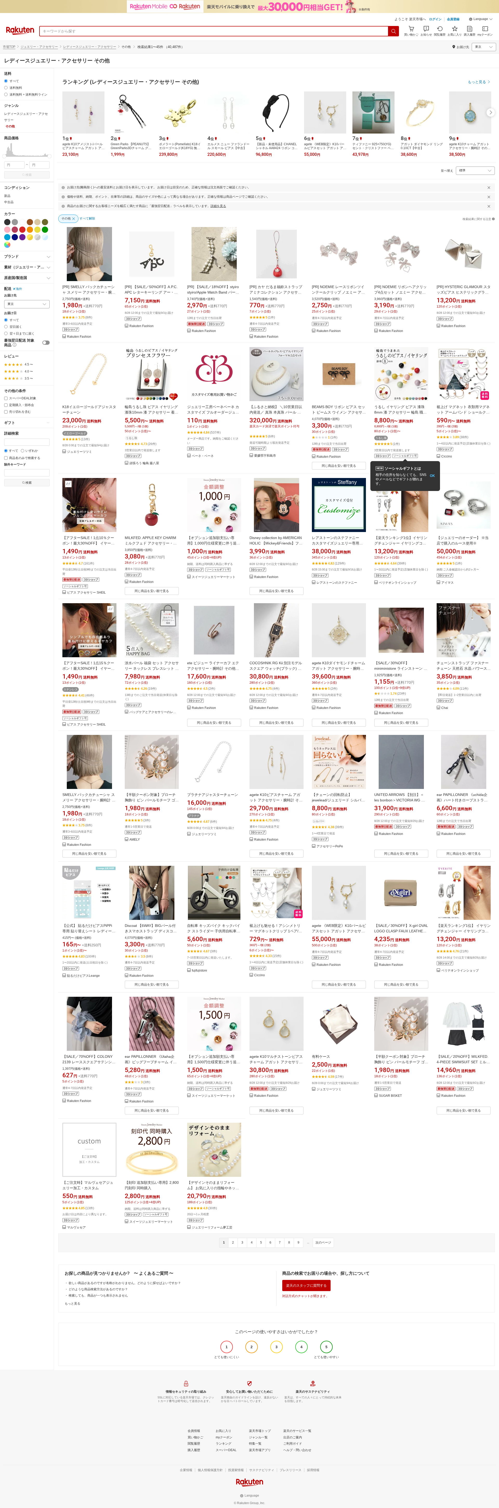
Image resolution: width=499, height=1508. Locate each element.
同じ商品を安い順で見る (339, 466)
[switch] (46, 343)
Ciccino (446, 456)
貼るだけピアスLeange (83, 976)
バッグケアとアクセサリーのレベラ (154, 712)
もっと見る (72, 1303)
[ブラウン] (30, 222)
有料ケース (321, 1056)
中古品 (9, 202)
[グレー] (15, 222)
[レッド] (22, 230)
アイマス (447, 582)
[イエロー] (37, 230)
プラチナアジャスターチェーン (212, 795)
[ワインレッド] (15, 230)
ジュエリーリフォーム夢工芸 (212, 1227)
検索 (28, 175)
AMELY (134, 839)
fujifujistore (199, 970)
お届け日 (10, 313)
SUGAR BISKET (390, 1096)
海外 (19, 289)
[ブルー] (7, 237)
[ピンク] (7, 230)
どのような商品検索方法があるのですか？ (98, 1289)
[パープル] (22, 237)
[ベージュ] (37, 222)
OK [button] (432, 476)
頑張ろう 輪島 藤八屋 (144, 463)
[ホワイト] (22, 222)
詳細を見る (218, 206)
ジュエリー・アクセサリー (39, 47)
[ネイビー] (15, 237)
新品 (7, 196)
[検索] (394, 31)
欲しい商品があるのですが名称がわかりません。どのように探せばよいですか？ (125, 1283)
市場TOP (9, 47)
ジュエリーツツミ (79, 452)
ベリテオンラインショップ (397, 582)
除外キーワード (15, 464)
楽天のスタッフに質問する (306, 1285)
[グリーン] (45, 230)
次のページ (323, 1242)
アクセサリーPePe (330, 846)
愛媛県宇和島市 (265, 455)
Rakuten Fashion (79, 336)
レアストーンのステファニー (337, 582)
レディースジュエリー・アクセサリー (89, 47)
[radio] (6, 81)
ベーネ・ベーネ (203, 456)
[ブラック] (7, 222)
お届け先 (10, 295)
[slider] (4, 156)
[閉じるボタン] (489, 187)
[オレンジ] (30, 230)
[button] (481, 20)
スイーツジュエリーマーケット (213, 577)
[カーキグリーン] (45, 222)
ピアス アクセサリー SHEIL (86, 592)
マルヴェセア (76, 1227)
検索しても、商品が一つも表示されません (98, 1295)
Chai (444, 708)
